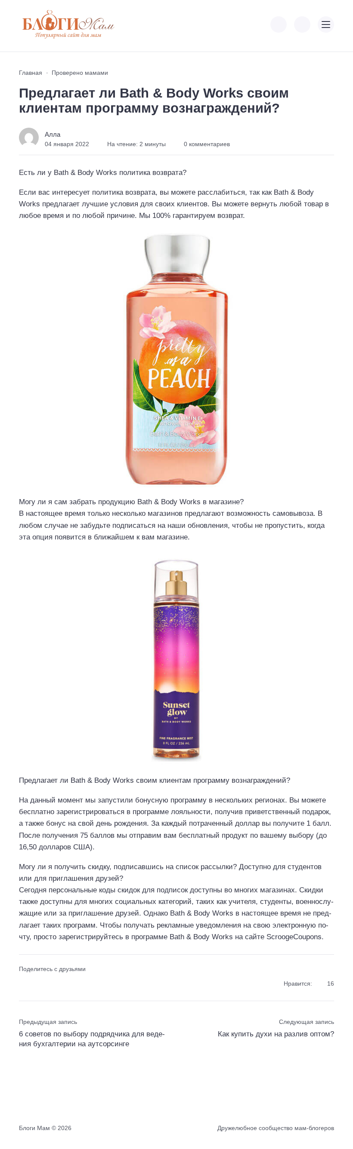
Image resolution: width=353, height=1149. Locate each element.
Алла (52, 134)
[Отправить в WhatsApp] (71, 984)
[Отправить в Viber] (55, 984)
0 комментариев (207, 144)
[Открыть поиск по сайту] (302, 24)
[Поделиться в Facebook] (25, 984)
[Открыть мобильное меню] (326, 24)
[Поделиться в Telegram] (40, 984)
